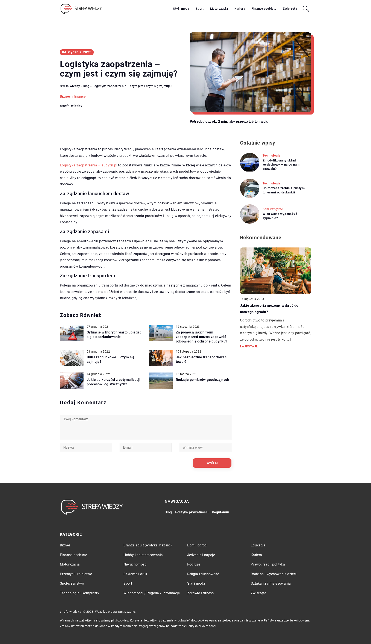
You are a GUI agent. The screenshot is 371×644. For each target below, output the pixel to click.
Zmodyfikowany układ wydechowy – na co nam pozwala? (281, 164)
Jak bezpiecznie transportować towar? (201, 359)
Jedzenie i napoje (201, 555)
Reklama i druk (135, 574)
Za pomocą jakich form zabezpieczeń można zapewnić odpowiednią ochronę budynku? (201, 336)
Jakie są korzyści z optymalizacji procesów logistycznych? (113, 382)
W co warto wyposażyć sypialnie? (280, 216)
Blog (168, 512)
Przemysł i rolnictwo (76, 574)
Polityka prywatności (192, 512)
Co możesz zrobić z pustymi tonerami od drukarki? (284, 190)
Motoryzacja (219, 8)
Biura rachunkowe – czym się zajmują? (111, 359)
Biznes (65, 545)
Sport (200, 8)
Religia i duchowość (203, 574)
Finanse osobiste (264, 8)
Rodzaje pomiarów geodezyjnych (202, 380)
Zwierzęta (290, 8)
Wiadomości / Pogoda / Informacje (151, 593)
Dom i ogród (197, 545)
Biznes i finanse (73, 96)
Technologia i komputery (79, 593)
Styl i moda (181, 8)
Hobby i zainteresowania (143, 555)
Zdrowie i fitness (200, 593)
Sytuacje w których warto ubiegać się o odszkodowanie (114, 334)
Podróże (193, 564)
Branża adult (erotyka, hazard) (147, 545)
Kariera (239, 8)
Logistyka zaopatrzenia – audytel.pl (88, 165)
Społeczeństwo (72, 583)
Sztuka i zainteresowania (271, 583)
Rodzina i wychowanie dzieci (274, 574)
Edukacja (258, 545)
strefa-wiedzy (71, 106)
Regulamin (220, 512)
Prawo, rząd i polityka (268, 564)
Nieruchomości (135, 564)
